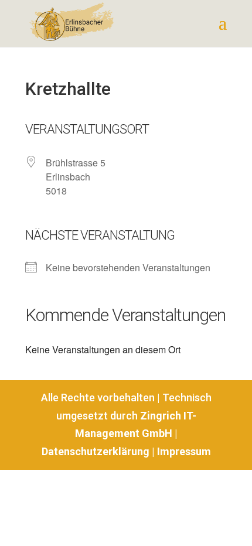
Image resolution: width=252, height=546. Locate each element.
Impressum (184, 451)
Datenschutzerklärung (95, 451)
